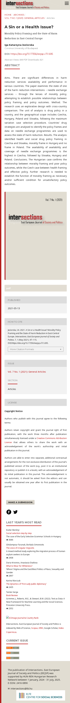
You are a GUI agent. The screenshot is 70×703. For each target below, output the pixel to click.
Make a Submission (20, 502)
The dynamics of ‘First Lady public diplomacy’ (26, 584)
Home (8, 14)
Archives (19, 14)
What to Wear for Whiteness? (19, 566)
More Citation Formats (22, 349)
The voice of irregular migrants (20, 548)
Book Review (12, 595)
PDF (8, 288)
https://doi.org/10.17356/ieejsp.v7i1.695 (32, 53)
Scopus (34, 628)
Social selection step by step (19, 533)
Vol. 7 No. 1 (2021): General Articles (25, 18)
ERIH (41, 628)
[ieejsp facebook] (8, 514)
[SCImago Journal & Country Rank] (22, 618)
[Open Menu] (66, 3)
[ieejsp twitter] (15, 514)
